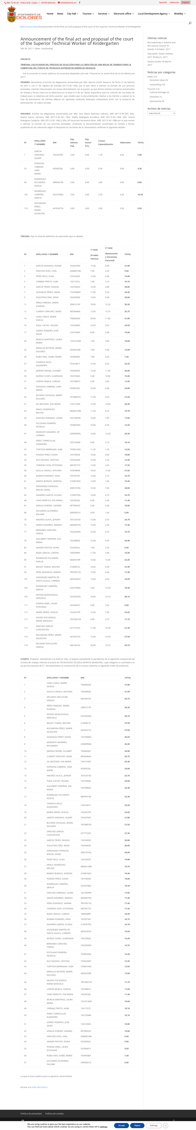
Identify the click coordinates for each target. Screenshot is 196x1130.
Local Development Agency (153, 14)
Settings (154, 1125)
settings (103, 1127)
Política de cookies (54, 1113)
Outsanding (31, 26)
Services (102, 14)
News (60, 14)
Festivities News (157, 80)
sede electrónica (39, 1087)
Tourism (87, 14)
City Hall (71, 14)
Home (50, 14)
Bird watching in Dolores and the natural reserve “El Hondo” (161, 46)
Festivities (154, 96)
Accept (121, 1125)
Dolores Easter (154, 61)
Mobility (178, 14)
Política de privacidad (31, 1113)
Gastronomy (155, 101)
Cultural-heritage (158, 92)
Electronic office (122, 14)
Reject (137, 1125)
